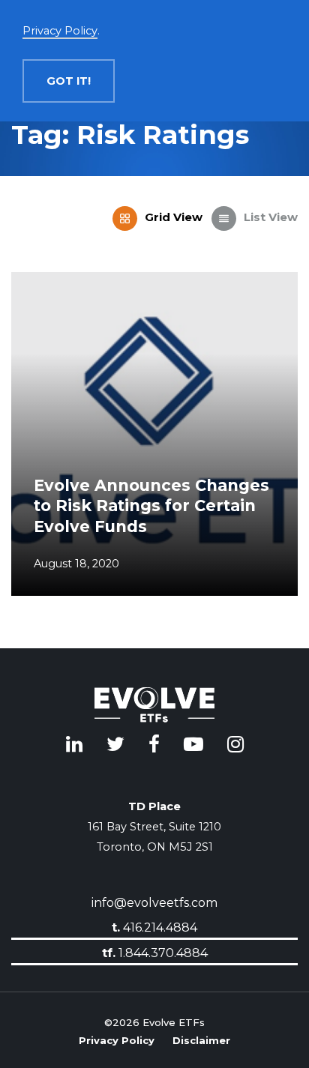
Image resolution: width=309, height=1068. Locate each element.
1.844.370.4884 (155, 952)
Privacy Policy (116, 1039)
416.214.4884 (154, 927)
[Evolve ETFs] (154, 707)
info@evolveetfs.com (155, 903)
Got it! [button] (68, 81)
